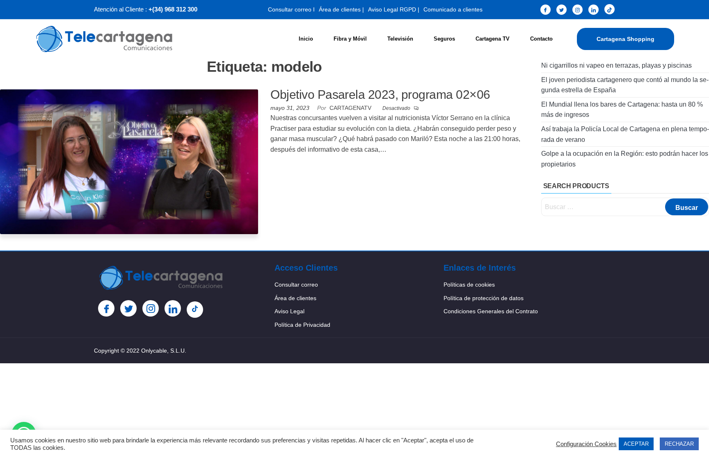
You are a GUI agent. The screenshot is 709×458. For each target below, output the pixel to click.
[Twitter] (561, 10)
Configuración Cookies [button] (586, 444)
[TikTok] (609, 9)
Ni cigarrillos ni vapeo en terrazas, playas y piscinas (616, 65)
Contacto (541, 39)
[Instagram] (577, 10)
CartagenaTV (351, 108)
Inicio (306, 39)
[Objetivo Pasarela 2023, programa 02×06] (129, 161)
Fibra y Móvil (350, 39)
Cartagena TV (493, 39)
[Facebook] (545, 10)
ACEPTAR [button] (636, 444)
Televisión (400, 39)
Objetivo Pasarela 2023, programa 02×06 (380, 94)
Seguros (444, 39)
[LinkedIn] (593, 10)
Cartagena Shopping (625, 39)
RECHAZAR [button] (679, 444)
